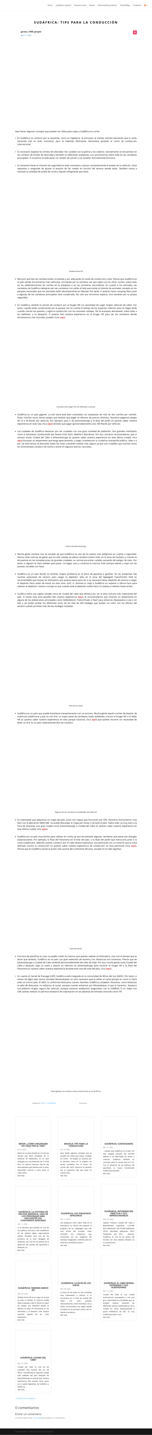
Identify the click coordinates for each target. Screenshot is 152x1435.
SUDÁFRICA (51, 1103)
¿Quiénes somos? (63, 5)
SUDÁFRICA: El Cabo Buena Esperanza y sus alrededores (119, 1285)
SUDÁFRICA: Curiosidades (118, 1143)
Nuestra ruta (80, 5)
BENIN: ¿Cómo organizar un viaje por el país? (33, 1144)
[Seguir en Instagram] (135, 32)
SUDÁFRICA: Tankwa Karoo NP (33, 1289)
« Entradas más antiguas (25, 1398)
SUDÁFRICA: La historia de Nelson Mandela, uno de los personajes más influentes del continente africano (33, 1216)
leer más (21, 1176)
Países (92, 5)
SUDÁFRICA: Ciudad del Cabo (33, 1358)
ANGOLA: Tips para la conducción (76, 1144)
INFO (43, 1103)
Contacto (137, 5)
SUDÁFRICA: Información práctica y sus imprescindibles (118, 1213)
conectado (37, 1418)
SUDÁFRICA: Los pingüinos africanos (76, 1214)
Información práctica (107, 5)
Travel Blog (125, 5)
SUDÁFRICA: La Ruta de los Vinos (76, 1284)
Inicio (50, 5)
